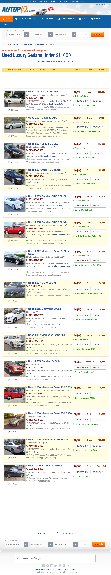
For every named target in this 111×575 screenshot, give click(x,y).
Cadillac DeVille (90, 372)
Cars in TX (79, 158)
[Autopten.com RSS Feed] (68, 565)
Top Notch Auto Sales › (57, 104)
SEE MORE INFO (82, 101)
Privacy (66, 569)
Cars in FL (78, 372)
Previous (41, 533)
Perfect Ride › (62, 130)
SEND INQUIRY (98, 101)
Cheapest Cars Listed (28, 19)
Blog (84, 19)
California (78, 450)
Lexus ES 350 (90, 105)
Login (108, 4)
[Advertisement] (55, 79)
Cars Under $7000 (94, 131)
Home (8, 19)
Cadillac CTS (89, 210)
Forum (97, 19)
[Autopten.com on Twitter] (55, 565)
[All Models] (41, 34)
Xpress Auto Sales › (54, 205)
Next (72, 533)
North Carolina (80, 131)
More (5, 25)
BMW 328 (88, 476)
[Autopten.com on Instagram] (51, 565)
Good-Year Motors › (51, 156)
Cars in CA (79, 105)
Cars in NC (79, 265)
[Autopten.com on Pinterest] (47, 565)
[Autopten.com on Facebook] (43, 565)
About (55, 569)
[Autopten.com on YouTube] (60, 565)
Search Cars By (67, 19)
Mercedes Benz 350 (92, 424)
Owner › (36, 182)
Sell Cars (49, 19)
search (97, 34)
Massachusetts (80, 293)
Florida (77, 184)
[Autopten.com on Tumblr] (64, 565)
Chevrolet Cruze (91, 320)
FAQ (60, 569)
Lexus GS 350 (90, 158)
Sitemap (48, 569)
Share (101, 4)
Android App (39, 569)
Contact (74, 569)
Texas (77, 398)
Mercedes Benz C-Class (93, 265)
